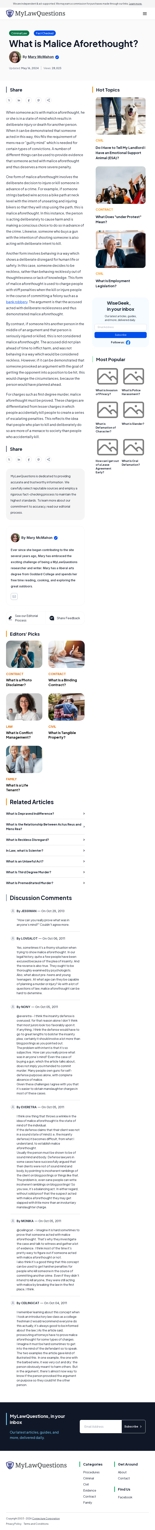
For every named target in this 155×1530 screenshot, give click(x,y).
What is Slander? (133, 423)
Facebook (125, 1497)
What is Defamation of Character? (106, 427)
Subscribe (120, 334)
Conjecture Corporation (46, 1518)
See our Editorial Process (26, 618)
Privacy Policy (13, 1523)
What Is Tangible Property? (62, 735)
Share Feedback (68, 618)
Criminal (88, 1478)
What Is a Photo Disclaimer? (19, 682)
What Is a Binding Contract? (62, 682)
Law (9, 727)
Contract (14, 674)
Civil (52, 727)
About (122, 1472)
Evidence (89, 1490)
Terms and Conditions (36, 1523)
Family (11, 779)
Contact (124, 1478)
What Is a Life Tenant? (17, 787)
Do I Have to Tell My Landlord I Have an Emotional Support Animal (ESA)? (120, 152)
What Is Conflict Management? (19, 735)
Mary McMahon (41, 57)
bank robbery (16, 302)
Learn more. (135, 3)
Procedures (91, 1472)
